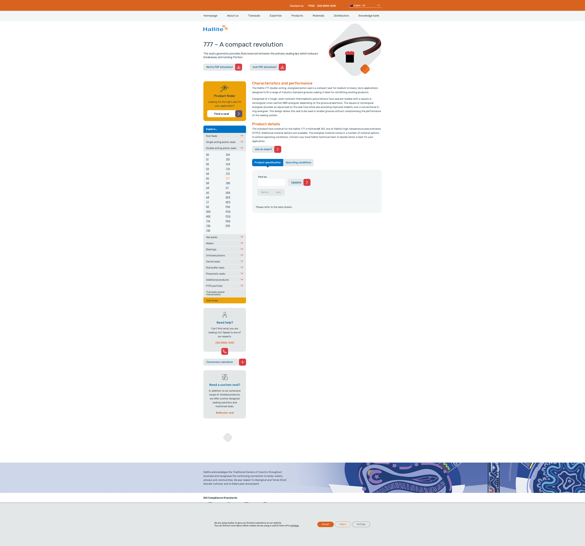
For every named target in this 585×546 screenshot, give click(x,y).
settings (294, 525)
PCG (228, 216)
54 (207, 173)
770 (228, 168)
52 (207, 164)
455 (208, 216)
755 (228, 159)
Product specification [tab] (268, 162)
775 (228, 173)
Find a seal (221, 114)
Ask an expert (263, 149)
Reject (343, 524)
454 (208, 211)
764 (228, 164)
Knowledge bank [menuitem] (368, 15)
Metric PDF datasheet (219, 67)
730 (208, 225)
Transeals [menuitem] (254, 15)
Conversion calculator (219, 362)
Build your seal (225, 412)
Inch (278, 192)
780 (228, 183)
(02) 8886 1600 (326, 5)
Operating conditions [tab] (298, 162)
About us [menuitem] (232, 15)
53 (207, 168)
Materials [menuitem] (318, 15)
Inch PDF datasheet (265, 67)
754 (228, 154)
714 (208, 221)
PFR (228, 225)
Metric (265, 192)
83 (207, 206)
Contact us (296, 5)
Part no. (262, 177)
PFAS (311, 5)
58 (207, 183)
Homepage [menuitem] (210, 15)
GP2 (228, 197)
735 (208, 230)
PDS (228, 221)
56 (207, 178)
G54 (228, 192)
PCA (228, 211)
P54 (228, 206)
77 (207, 202)
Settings (361, 524)
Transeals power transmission (215, 293)
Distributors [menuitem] (341, 15)
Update (296, 182)
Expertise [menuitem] (276, 15)
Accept (325, 524)
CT (227, 187)
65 (207, 192)
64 (207, 187)
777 (228, 178)
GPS (228, 202)
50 (207, 154)
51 (207, 159)
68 (207, 197)
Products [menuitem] (297, 15)
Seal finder (212, 300)
